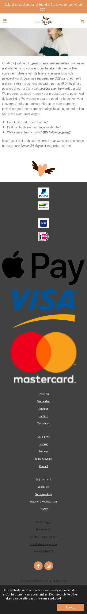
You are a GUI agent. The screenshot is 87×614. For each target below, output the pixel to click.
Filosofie (43, 443)
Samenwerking (43, 493)
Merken (43, 451)
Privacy (43, 508)
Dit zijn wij (43, 436)
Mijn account (43, 479)
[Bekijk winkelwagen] (82, 20)
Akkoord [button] (70, 607)
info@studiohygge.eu (43, 543)
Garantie (43, 415)
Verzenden (43, 401)
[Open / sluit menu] (4, 20)
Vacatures (43, 486)
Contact (43, 465)
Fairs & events (43, 458)
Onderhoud (43, 423)
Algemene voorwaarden (43, 501)
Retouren (43, 408)
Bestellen (43, 393)
